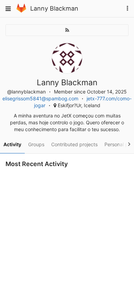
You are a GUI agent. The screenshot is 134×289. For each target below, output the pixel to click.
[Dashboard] (21, 10)
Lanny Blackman (54, 8)
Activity (12, 144)
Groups (36, 144)
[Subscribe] (67, 30)
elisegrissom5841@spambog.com (40, 98)
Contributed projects (74, 144)
